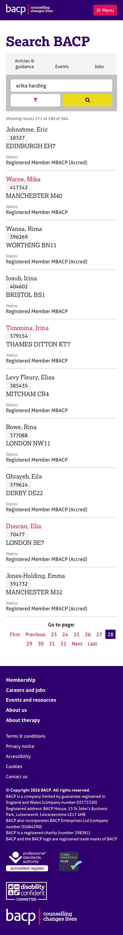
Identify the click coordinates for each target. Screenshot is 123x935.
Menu (108, 10)
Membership (21, 680)
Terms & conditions (25, 736)
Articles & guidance (24, 66)
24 (65, 634)
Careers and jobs (25, 690)
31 (52, 643)
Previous (35, 634)
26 (88, 634)
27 (99, 634)
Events (62, 69)
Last (92, 643)
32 (63, 643)
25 (76, 634)
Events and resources (31, 700)
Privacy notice (20, 746)
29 (29, 643)
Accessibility (18, 756)
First (15, 634)
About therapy (23, 720)
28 (110, 634)
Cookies (14, 766)
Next (77, 643)
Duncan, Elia (23, 526)
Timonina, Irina (27, 328)
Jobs (99, 69)
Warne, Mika (23, 179)
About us (16, 710)
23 (54, 634)
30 (41, 643)
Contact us (16, 776)
